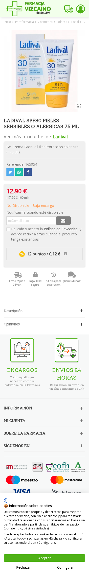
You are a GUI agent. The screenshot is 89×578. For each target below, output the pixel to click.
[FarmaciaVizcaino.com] (28, 8)
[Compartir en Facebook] (28, 172)
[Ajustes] (80, 8)
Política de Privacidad (61, 229)
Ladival (60, 137)
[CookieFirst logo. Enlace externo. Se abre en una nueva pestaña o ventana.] (5, 500)
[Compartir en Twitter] (10, 172)
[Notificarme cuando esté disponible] (63, 220)
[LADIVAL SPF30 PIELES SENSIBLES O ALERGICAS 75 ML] (79, 105)
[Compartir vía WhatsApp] (19, 172)
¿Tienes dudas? (72, 281)
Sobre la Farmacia (24, 433)
